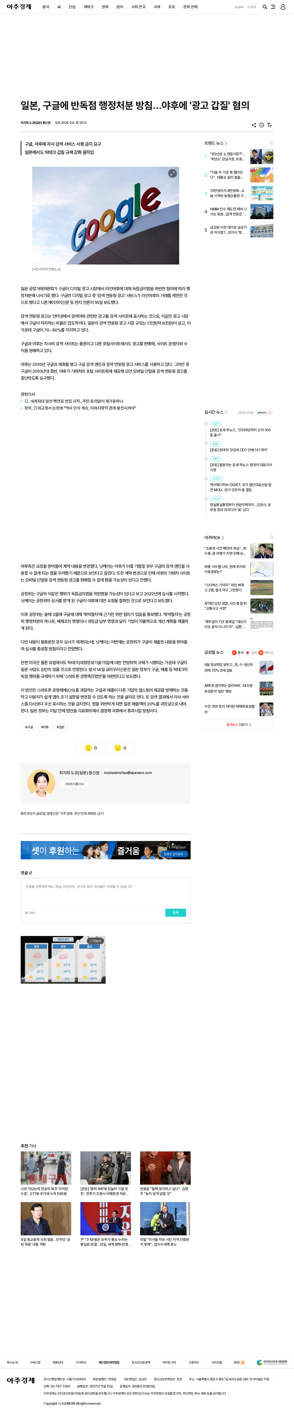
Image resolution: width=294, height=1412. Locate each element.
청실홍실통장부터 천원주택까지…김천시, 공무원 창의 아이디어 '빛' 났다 (240, 507)
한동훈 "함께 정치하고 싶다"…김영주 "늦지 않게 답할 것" (164, 1191)
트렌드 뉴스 (213, 143)
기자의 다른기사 (74, 784)
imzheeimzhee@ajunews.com (128, 773)
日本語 (251, 7)
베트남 (268, 653)
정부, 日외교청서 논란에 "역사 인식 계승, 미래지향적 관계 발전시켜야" (80, 408)
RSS (237, 1362)
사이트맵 (216, 1362)
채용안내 (58, 1362)
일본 (254, 653)
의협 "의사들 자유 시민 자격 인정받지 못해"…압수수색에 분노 (164, 1242)
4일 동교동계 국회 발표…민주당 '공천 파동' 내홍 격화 (45, 1242)
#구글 (29, 727)
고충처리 (193, 1362)
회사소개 (12, 1362)
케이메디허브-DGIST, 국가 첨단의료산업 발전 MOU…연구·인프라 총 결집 (240, 487)
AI (59, 7)
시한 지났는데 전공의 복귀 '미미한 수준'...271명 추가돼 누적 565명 (44, 1191)
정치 (119, 7)
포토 (171, 7)
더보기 (226, 726)
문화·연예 (190, 7)
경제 (105, 7)
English (239, 7)
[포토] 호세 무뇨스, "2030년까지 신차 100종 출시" (240, 432)
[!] (271, 143)
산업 (72, 7)
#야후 (45, 727)
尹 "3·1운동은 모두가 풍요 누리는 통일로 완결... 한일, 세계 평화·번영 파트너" (104, 1242)
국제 (157, 7)
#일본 (61, 727)
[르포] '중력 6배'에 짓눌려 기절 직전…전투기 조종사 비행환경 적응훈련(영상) (104, 1191)
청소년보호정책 (141, 1362)
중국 (45, 7)
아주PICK (212, 537)
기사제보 (80, 1362)
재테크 (89, 7)
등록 (176, 913)
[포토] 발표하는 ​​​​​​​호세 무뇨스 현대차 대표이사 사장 (241, 467)
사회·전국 (138, 7)
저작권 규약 (169, 1362)
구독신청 (35, 1362)
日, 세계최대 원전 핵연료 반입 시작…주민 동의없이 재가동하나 (73, 401)
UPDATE (262, 412)
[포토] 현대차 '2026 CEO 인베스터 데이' (239, 450)
